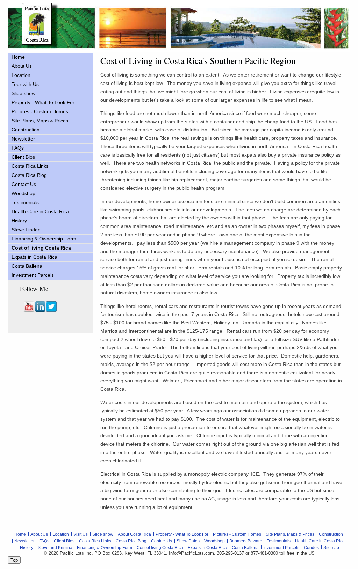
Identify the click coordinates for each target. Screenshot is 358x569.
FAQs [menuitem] (18, 148)
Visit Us (80, 534)
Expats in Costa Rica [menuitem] (34, 257)
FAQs (44, 541)
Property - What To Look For (182, 534)
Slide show (102, 534)
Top (14, 560)
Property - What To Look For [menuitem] (43, 102)
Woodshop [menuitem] (23, 193)
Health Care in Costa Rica (320, 541)
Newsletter (24, 541)
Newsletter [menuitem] (23, 139)
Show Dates (188, 541)
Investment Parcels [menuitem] (33, 275)
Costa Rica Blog (131, 541)
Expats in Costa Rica (207, 547)
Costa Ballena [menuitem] (27, 266)
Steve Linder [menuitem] (26, 229)
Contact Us (161, 541)
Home (20, 534)
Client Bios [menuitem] (23, 157)
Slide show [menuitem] (23, 93)
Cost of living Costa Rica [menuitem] (41, 248)
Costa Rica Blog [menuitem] (29, 175)
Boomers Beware (245, 541)
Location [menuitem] (21, 75)
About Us (39, 534)
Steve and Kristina (55, 547)
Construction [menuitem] (26, 129)
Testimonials (279, 541)
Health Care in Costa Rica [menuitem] (40, 211)
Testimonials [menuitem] (25, 202)
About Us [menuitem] (22, 66)
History (26, 547)
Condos (311, 547)
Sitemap (331, 547)
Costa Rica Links (95, 541)
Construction (331, 534)
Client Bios (64, 541)
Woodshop (214, 541)
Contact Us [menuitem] (24, 184)
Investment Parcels (281, 547)
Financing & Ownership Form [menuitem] (44, 239)
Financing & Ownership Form (104, 547)
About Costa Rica (134, 534)
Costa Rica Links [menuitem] (30, 166)
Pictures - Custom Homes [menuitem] (40, 111)
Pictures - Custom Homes (237, 534)
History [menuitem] (19, 220)
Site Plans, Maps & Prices (290, 534)
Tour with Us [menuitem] (25, 84)
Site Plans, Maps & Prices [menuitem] (40, 120)
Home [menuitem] (18, 57)
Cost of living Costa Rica (160, 547)
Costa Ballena (245, 547)
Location (60, 534)
